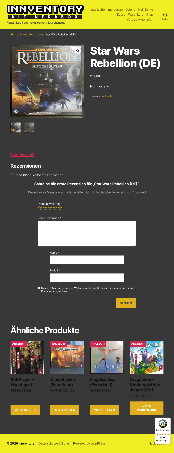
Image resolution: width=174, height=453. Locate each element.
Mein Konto (145, 9)
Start (13, 34)
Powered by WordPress (89, 443)
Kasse (121, 14)
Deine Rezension (49, 218)
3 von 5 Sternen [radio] (50, 208)
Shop (149, 14)
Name (54, 252)
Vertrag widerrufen (140, 19)
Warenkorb (135, 14)
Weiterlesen (25, 410)
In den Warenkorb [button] (146, 408)
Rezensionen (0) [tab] (22, 154)
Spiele (23, 34)
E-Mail (55, 270)
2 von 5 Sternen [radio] (45, 208)
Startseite (98, 9)
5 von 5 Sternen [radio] (60, 208)
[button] (78, 51)
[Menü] (169, 420)
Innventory (26, 443)
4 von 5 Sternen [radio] (55, 208)
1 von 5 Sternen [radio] (40, 208)
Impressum (115, 9)
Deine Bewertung (50, 204)
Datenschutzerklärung (54, 443)
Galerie (130, 9)
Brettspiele (36, 34)
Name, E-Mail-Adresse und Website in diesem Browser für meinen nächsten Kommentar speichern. (87, 290)
